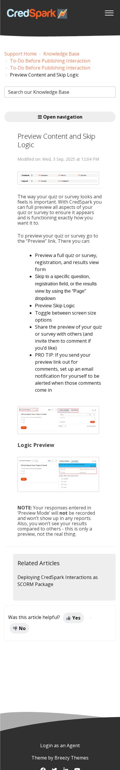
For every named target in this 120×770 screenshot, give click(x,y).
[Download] (49, 390)
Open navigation (62, 117)
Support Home (20, 54)
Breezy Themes (71, 758)
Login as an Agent (60, 745)
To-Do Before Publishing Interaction (50, 61)
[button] (109, 11)
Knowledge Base (61, 54)
